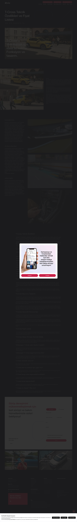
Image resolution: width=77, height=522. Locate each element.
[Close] (56, 244)
